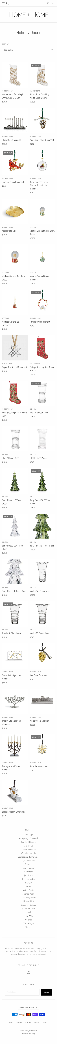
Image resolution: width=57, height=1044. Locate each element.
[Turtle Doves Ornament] (42, 302)
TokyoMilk (28, 916)
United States (26, 1007)
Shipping (28, 1022)
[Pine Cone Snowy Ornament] (42, 120)
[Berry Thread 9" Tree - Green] (42, 526)
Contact (44, 1022)
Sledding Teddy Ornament (13, 811)
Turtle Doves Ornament (40, 321)
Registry (19, 1022)
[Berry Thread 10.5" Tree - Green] (42, 481)
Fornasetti (28, 871)
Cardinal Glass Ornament (13, 182)
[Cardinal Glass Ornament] (15, 162)
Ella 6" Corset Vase (38, 457)
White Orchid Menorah (39, 720)
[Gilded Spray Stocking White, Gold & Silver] (42, 75)
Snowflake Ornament (39, 766)
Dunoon (28, 864)
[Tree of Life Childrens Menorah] (15, 701)
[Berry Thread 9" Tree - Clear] (15, 572)
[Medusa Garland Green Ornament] (42, 257)
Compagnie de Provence (29, 856)
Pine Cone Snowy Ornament (42, 139)
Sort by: (5, 44)
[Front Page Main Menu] (3, 3)
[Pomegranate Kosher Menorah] (15, 747)
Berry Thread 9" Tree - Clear (14, 591)
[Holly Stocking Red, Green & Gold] (15, 393)
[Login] (47, 3)
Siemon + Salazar (28, 904)
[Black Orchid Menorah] (15, 120)
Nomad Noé (28, 901)
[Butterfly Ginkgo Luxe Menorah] (15, 656)
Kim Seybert (7, 91)
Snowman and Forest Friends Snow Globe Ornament (39, 185)
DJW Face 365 (28, 860)
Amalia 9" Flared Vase (11, 633)
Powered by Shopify (28, 1033)
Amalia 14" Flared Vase (40, 591)
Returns (36, 1022)
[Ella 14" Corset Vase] (42, 393)
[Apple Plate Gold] (15, 211)
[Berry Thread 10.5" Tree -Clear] (15, 526)
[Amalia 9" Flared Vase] (15, 614)
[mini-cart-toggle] (53, 3)
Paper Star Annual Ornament (14, 367)
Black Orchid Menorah (11, 139)
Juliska (33, 409)
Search (11, 1022)
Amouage (28, 834)
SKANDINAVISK (28, 908)
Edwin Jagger (28, 867)
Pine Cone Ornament (39, 675)
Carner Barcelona (28, 849)
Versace (33, 227)
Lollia (28, 886)
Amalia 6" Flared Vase (39, 633)
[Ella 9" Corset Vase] (15, 438)
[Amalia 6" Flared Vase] (42, 614)
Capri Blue (28, 845)
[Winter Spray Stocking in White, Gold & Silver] (15, 75)
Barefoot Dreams (28, 842)
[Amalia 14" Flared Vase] (42, 572)
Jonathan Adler (28, 879)
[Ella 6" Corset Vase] (42, 438)
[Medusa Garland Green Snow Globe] (42, 211)
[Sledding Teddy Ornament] (15, 792)
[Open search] (7, 3)
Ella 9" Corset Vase (10, 457)
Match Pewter (28, 890)
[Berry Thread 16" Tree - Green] (15, 481)
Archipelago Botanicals (28, 838)
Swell (28, 912)
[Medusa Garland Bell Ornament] (15, 302)
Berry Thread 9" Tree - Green (42, 545)
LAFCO (28, 882)
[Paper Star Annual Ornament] (15, 348)
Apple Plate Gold (9, 230)
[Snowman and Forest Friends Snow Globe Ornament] (42, 162)
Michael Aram (8, 136)
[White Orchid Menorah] (42, 701)
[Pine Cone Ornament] (42, 656)
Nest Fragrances (28, 897)
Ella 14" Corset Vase (39, 412)
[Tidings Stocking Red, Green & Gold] (42, 348)
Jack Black (28, 875)
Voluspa (28, 927)
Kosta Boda (7, 364)
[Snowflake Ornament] (42, 747)
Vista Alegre (28, 923)
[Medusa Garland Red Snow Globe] (15, 257)
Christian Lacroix (28, 853)
